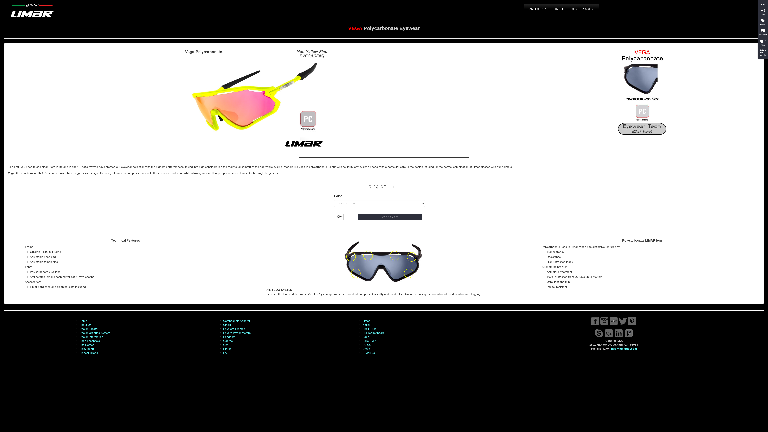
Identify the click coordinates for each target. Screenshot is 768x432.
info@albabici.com (624, 348)
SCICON (368, 344)
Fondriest (229, 336)
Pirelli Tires (369, 328)
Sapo (366, 336)
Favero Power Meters (237, 332)
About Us (85, 324)
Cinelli (227, 324)
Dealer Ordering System (95, 332)
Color (338, 196)
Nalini (366, 324)
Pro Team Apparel (374, 332)
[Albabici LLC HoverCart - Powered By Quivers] (763, 1)
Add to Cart (390, 217)
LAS (225, 352)
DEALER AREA (582, 9)
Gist (225, 344)
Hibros (227, 348)
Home (83, 320)
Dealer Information (91, 336)
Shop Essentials (90, 340)
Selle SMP (369, 340)
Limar (366, 320)
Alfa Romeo (87, 344)
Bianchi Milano (89, 352)
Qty (339, 216)
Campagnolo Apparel (236, 320)
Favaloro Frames (234, 328)
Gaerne (228, 340)
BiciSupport (87, 348)
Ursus (366, 348)
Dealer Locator (89, 328)
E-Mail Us (369, 352)
